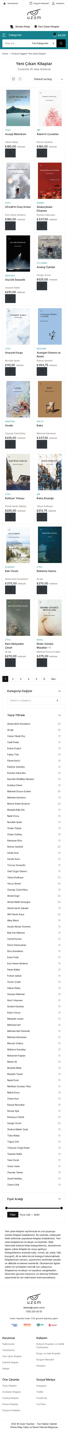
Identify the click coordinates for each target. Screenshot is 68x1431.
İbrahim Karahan (15, 1006)
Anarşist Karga (14, 352)
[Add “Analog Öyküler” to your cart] (42, 286)
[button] (12, 35)
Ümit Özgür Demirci (17, 871)
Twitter (39, 1392)
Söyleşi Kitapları (10, 1398)
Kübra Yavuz (13, 1012)
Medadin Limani (15, 1018)
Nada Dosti (13, 1080)
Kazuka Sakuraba (46, 214)
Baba (40, 425)
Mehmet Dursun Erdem (48, 651)
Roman (40, 203)
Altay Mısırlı (13, 920)
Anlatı (40, 421)
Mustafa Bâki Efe (16, 809)
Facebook (41, 1398)
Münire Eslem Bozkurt (18, 803)
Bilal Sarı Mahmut (16, 932)
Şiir (38, 130)
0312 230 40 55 (34, 1311)
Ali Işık (40, 579)
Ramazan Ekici (14, 840)
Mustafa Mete (14, 1068)
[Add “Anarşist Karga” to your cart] (10, 371)
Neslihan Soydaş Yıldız (19, 1086)
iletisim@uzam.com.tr (34, 1307)
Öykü (8, 130)
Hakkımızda (8, 1344)
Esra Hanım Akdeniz (15, 214)
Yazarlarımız (12, 3)
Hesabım (60, 3)
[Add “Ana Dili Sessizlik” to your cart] (10, 298)
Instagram (41, 1385)
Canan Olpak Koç (16, 736)
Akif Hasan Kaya (15, 914)
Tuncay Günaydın (16, 865)
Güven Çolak (14, 982)
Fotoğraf (42, 263)
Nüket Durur (13, 1092)
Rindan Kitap (22, 26)
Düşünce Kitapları (11, 1410)
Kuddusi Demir (14, 785)
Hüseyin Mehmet (16, 994)
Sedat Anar (13, 852)
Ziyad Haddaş (14, 1178)
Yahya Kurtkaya (45, 506)
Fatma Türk (13, 754)
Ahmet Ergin (13, 895)
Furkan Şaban (14, 975)
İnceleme (41, 348)
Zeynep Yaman (15, 1172)
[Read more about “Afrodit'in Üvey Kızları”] (10, 225)
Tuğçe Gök (13, 1141)
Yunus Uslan (13, 1166)
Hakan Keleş (11, 142)
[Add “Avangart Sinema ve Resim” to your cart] (42, 371)
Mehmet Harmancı (16, 797)
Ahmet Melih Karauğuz (19, 902)
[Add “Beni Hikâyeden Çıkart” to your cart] (10, 662)
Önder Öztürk (14, 828)
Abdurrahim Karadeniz (16, 579)
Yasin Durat (13, 1160)
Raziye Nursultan (16, 1104)
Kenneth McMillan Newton (20, 779)
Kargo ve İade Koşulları (48, 1353)
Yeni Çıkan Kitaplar (48, 26)
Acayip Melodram (15, 134)
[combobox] (34, 700)
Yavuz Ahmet (14, 883)
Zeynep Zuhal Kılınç (15, 433)
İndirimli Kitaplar (10, 1362)
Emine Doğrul (14, 748)
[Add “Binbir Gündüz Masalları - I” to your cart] (42, 662)
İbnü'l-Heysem (15, 1000)
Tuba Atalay (13, 1135)
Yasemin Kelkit (12, 287)
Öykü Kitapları (9, 1385)
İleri (53, 679)
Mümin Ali (12, 1061)
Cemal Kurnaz (14, 939)
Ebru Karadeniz (15, 951)
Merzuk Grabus (15, 1043)
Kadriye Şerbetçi (16, 766)
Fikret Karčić (13, 760)
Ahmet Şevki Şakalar (15, 506)
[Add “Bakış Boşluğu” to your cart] (42, 517)
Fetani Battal (13, 969)
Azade (9, 425)
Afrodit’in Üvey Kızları (18, 206)
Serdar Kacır (13, 859)
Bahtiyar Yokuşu (14, 498)
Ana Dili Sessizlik (15, 279)
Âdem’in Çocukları (48, 134)
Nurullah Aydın (12, 360)
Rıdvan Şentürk (45, 142)
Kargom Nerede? (41, 3)
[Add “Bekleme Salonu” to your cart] (42, 590)
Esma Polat (13, 957)
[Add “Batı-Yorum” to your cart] (10, 590)
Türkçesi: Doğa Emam (18, 1147)
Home (5, 53)
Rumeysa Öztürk (15, 1117)
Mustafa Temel (15, 1074)
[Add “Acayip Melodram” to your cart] (10, 153)
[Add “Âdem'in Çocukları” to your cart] (42, 153)
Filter (13, 1214)
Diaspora (10, 275)
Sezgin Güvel (44, 275)
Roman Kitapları (10, 1404)
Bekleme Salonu (46, 571)
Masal (40, 640)
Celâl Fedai (13, 742)
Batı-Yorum (11, 571)
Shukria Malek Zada (17, 1129)
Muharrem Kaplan (16, 1055)
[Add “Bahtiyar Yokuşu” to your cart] (10, 517)
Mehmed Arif (14, 1025)
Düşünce (10, 567)
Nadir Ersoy (13, 816)
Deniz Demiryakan (16, 945)
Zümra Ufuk (13, 1184)
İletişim (5, 1368)
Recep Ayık (13, 1111)
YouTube (41, 1404)
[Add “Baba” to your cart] (42, 444)
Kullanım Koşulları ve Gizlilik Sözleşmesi (50, 1346)
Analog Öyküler (46, 267)
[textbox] (33, 700)
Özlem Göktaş (14, 834)
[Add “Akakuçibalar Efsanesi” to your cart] (42, 225)
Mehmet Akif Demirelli (18, 1031)
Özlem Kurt (13, 1098)
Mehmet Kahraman (46, 433)
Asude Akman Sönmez (19, 926)
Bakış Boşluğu (45, 498)
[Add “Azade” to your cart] (10, 444)
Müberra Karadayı (16, 1049)
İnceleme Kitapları (11, 1392)
